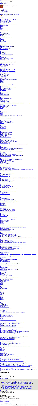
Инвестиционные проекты (4, 228)
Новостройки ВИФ (3, 153)
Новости (1, 17)
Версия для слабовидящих (9, 0)
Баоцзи (1, 297)
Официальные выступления (4, 95)
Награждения (2, 93)
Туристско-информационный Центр (6, 275)
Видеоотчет (2, 40)
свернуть (1, 389)
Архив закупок (2, 310)
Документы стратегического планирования (7, 161)
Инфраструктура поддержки (4, 184)
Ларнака (1, 300)
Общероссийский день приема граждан (6, 139)
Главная (1, 14)
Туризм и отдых (2, 268)
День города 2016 (3, 66)
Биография (2, 81)
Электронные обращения (4, 138)
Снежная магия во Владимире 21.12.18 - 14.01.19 (8, 72)
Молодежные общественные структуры (6, 278)
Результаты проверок (3, 97)
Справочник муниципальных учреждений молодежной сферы (10, 277)
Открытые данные (3, 126)
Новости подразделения (4, 355)
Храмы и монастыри (3, 270)
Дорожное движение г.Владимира (5, 212)
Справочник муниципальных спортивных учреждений (9, 265)
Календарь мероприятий (4, 260)
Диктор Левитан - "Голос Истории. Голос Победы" (8, 24)
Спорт (1, 264)
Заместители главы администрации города (7, 84)
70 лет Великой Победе (4, 33)
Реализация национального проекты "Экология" (8, 338)
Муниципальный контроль (4, 217)
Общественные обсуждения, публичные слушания (8, 105)
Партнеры (2, 314)
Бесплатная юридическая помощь (5, 156)
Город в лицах (2, 32)
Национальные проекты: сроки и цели (6, 316)
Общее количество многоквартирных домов (7, 202)
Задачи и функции (3, 347)
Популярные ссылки (3, 378)
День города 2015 (3, 63)
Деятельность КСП (3, 112)
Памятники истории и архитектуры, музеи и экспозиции (9, 269)
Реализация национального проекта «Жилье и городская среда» (10, 343)
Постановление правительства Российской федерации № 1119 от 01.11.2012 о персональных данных (16, 365)
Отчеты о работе (3, 96)
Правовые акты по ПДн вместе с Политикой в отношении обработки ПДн (12, 361)
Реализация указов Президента (5, 176)
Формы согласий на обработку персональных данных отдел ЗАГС (10, 358)
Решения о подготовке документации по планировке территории (10, 248)
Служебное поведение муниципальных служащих (8, 91)
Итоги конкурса (2, 53)
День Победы (4, 15)
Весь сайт (2, 2)
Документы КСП (3, 109)
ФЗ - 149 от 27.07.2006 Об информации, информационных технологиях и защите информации (15, 366)
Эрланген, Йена (2, 282)
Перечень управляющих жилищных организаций (8, 200)
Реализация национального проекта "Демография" (8, 330)
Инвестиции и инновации (4, 172)
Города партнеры (3, 281)
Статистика (9, 390)
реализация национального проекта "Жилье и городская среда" (10, 323)
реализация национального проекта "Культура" (7, 321)
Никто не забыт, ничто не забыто (5, 20)
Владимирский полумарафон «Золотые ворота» (7, 71)
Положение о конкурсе (4, 49)
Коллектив (2, 350)
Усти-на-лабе (2, 293)
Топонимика (2, 253)
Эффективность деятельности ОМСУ (6, 174)
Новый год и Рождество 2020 (5, 74)
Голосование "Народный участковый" (6, 158)
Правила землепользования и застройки (6, 247)
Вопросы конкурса (3, 52)
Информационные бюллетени (5, 142)
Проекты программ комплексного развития (7, 211)
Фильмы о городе (3, 57)
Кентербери (2, 283)
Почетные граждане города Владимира (6, 58)
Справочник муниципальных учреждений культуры (8, 259)
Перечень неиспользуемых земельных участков (7, 191)
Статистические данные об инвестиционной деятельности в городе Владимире (13, 227)
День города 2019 (3, 73)
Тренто (1, 285)
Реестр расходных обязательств (5, 167)
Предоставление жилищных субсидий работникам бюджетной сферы (11, 151)
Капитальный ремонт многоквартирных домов (7, 210)
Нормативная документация (4, 344)
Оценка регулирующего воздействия (6, 181)
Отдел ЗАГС (17, 14)
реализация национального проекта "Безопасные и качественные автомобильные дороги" (14, 336)
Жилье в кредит (2, 152)
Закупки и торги (3, 304)
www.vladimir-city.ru (3, 393)
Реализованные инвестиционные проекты (7, 229)
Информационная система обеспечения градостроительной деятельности (12, 244)
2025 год (1, 317)
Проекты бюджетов (3, 166)
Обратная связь (2, 360)
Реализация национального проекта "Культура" (7, 333)
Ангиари (1, 284)
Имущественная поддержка (4, 187)
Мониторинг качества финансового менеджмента (8, 168)
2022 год (1, 324)
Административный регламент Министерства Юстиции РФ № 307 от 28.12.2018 (13, 362)
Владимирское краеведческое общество (6, 54)
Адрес (1, 348)
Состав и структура (12, 14)
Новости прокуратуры (3, 146)
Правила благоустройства (4, 252)
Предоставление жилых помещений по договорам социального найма (11, 148)
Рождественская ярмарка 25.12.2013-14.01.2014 (7, 61)
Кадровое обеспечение (4, 86)
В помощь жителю (3, 204)
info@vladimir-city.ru (3, 400)
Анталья (1, 301)
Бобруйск (1, 298)
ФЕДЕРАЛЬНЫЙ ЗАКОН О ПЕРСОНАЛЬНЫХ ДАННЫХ (10, 359)
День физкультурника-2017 (4, 67)
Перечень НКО (2, 36)
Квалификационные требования (5, 89)
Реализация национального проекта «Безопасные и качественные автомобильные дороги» (14, 342)
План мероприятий (3, 51)
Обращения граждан (5, 11)
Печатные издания (3, 56)
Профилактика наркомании (4, 129)
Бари (1, 286)
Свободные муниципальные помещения (6, 186)
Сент (1, 287)
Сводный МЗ (2, 306)
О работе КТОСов (3, 44)
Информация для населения (4, 133)
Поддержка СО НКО (3, 118)
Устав (1, 29)
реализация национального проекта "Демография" (8, 335)
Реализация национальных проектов (6, 315)
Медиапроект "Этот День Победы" (5, 21)
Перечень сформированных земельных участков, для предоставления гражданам (13, 242)
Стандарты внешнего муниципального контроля (8, 110)
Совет (1, 99)
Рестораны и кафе (3, 272)
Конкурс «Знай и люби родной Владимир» (7, 46)
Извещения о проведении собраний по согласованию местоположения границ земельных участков (16, 237)
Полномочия (2, 82)
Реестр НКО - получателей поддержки (6, 279)
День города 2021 (3, 76)
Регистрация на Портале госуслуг (5, 357)
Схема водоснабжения (3, 208)
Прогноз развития (3, 162)
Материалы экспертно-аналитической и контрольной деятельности (11, 115)
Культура (1, 258)
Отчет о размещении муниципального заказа (7, 308)
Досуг (1, 271)
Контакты (1, 38)
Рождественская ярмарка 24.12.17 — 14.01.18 (7, 69)
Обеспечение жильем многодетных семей (7, 149)
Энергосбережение (3, 205)
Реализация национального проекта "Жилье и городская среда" (10, 332)
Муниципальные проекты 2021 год (6, 328)
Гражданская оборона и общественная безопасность (8, 141)
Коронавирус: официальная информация (6, 134)
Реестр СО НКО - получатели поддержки (6, 122)
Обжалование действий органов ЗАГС (6, 368)
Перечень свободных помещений (5, 190)
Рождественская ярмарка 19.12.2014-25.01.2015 (7, 62)
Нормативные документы (4, 136)
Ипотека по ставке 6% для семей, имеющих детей (8, 154)
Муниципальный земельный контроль (6, 240)
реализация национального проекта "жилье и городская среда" (10, 327)
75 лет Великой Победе (4, 75)
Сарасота (1, 289)
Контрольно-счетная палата (4, 106)
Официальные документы (4, 94)
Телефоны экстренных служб (5, 143)
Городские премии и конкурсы (5, 261)
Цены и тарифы (2, 203)
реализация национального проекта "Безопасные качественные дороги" (11, 322)
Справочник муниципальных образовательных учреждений (9, 263)
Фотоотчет (2, 39)
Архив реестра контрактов (4, 309)
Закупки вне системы (3, 311)
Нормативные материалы (4, 221)
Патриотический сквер (4, 25)
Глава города (2, 80)
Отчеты (1, 114)
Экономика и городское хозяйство (5, 160)
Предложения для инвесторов (5, 230)
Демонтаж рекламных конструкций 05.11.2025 (7, 219)
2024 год (1, 318)
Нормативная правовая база (4, 43)
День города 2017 (3, 68)
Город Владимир (5, 9)
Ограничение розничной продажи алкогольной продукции (9, 188)
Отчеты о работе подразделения (5, 352)
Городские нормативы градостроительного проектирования (9, 246)
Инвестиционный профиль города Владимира (7, 226)
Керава (1, 290)
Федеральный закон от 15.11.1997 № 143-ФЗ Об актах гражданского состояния (12, 356)
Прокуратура (2, 144)
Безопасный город (3, 128)
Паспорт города (2, 175)
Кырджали (2, 294)
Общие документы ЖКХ (4, 215)
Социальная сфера (3, 257)
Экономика (2, 171)
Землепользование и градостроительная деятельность (8, 234)
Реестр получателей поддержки (5, 185)
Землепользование (3, 239)
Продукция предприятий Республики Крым (7, 180)
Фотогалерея (2, 30)
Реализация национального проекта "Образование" (8, 329)
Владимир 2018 (2, 70)
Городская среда (2, 197)
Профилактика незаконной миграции (6, 132)
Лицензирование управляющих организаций (7, 209)
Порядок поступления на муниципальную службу (8, 87)
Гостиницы (2, 273)
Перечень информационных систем (6, 98)
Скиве (1, 291)
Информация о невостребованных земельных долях (8, 241)
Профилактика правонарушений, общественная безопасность (10, 131)
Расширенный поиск (3, 3)
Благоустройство (3, 214)
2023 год (1, 319)
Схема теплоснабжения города (5, 207)
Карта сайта (5, 390)
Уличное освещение (3, 216)
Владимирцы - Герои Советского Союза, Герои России (9, 19)
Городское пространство (4, 274)
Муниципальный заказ (4, 305)
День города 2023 (3, 77)
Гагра (1, 302)
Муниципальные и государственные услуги (7, 140)
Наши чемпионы (3, 266)
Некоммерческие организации (5, 34)
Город (1, 27)
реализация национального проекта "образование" (8, 325)
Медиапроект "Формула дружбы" (5, 55)
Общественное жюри (3, 50)
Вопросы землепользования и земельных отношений (8, 235)
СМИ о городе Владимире (4, 78)
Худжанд (1, 303)
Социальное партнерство (4, 192)
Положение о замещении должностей (6, 88)
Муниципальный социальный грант (6, 121)
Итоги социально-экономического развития (7, 173)
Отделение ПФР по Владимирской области (7, 157)
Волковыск (2, 299)
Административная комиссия (5, 194)
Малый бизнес (4, 10)
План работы (2, 223)
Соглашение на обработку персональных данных (8, 345)
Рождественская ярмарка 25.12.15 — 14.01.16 (7, 64)
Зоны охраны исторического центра (6, 251)
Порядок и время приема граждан (5, 137)
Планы (1, 113)
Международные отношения (4, 280)
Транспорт (2, 193)
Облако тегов (9, 378)
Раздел (7, 2)
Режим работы (2, 349)
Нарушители (2, 218)
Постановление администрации (5, 48)
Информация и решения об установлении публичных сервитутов (10, 236)
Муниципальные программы (5, 163)
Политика (31, 404)
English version (2, 0)
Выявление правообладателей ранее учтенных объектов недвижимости (11, 155)
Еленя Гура (2, 292)
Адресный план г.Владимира (5, 250)
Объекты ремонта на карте (4, 198)
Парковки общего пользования (5, 213)
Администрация (5, 14)
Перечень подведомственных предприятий (7, 199)
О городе (1, 28)
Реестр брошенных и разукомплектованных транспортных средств (11, 159)
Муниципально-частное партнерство (6, 231)
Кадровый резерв (3, 90)
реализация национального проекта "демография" (8, 326)
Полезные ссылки (3, 41)
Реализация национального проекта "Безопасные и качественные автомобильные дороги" (14, 331)
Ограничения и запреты (4, 92)
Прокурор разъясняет (3, 147)
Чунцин (1, 296)
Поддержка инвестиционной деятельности (7, 232)
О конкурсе (2, 47)
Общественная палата (3, 45)
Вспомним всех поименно (4, 18)
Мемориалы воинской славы (4, 22)
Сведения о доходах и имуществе (5, 102)
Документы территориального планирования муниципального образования (12, 245)
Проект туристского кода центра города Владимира (8, 79)
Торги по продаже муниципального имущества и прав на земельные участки (12, 312)
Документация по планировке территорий (7, 249)
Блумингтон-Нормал (3, 288)
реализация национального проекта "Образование (8, 320)
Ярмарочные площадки (4, 179)
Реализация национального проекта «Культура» (7, 341)
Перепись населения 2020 (4, 220)
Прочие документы (3, 111)
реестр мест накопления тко (4, 196)
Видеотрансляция (3, 127)
